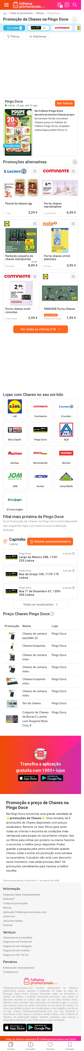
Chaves (40, 13)
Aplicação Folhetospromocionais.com (24, 912)
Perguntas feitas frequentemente (21, 894)
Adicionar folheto (13, 920)
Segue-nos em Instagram (17, 946)
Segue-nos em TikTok (16, 954)
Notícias (8, 925)
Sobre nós (9, 916)
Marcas (7, 907)
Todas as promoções (21, 13)
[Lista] (67, 5)
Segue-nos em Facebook (17, 941)
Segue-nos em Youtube (16, 950)
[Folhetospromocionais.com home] (29, 5)
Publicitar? (9, 898)
